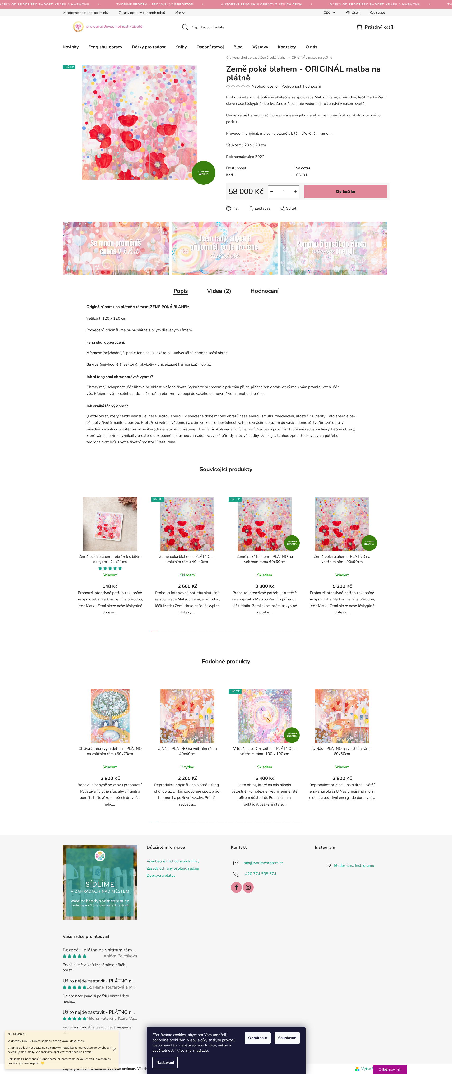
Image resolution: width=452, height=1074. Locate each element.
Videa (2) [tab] (219, 291)
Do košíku (345, 191)
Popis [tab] (180, 291)
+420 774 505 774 (259, 873)
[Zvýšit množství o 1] (295, 192)
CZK (327, 12)
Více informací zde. (193, 1050)
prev (66, 563)
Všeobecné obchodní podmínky (85, 12)
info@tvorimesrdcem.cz (263, 862)
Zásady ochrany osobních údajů (142, 12)
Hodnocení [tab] (264, 291)
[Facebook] (236, 887)
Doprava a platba (161, 875)
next (386, 563)
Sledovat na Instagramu (354, 865)
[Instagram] (248, 887)
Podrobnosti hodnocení (301, 86)
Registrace (377, 12)
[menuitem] (70, 47)
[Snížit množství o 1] (271, 192)
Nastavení (165, 1062)
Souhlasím (287, 1038)
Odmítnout (257, 1038)
